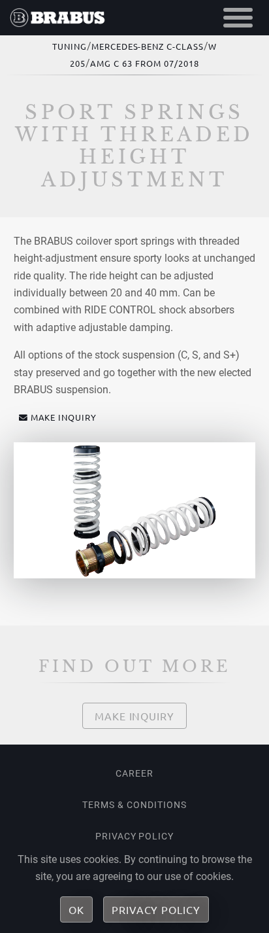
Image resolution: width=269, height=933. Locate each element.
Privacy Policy (134, 836)
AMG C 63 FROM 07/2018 (144, 63)
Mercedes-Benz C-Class (147, 46)
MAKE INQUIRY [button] (64, 417)
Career (134, 773)
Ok (76, 909)
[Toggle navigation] (238, 17)
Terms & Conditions (134, 805)
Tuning (69, 46)
